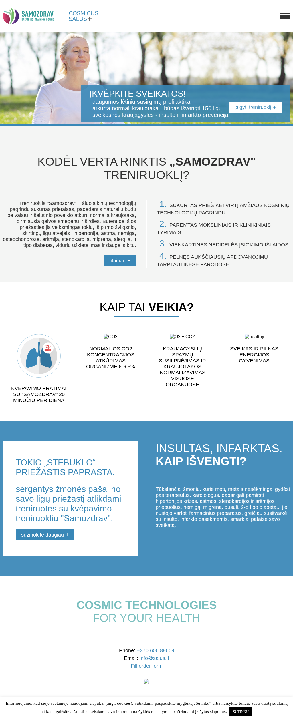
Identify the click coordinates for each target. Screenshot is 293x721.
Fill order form (147, 666)
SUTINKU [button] (241, 712)
